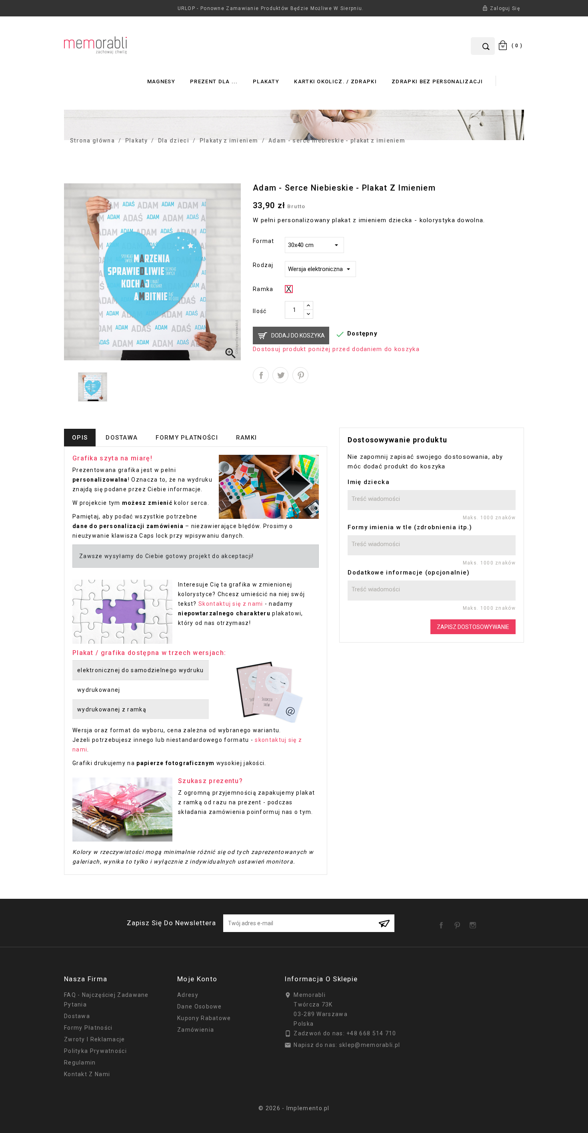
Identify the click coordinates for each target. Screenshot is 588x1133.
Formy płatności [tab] (187, 437)
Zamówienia (195, 1030)
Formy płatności (88, 1028)
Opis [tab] (80, 437)
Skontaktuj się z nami (230, 604)
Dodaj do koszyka (298, 335)
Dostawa (77, 1016)
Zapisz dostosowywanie (473, 627)
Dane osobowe (199, 1006)
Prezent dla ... (214, 81)
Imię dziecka (369, 482)
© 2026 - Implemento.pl (294, 1108)
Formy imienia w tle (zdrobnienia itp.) (410, 527)
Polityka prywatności (95, 1051)
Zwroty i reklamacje (94, 1039)
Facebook (443, 922)
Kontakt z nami (87, 1074)
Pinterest (300, 375)
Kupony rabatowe (204, 1018)
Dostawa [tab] (122, 437)
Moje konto (197, 979)
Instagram (474, 922)
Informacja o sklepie (321, 979)
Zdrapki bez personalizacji (437, 81)
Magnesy (161, 81)
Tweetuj (280, 375)
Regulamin (80, 1062)
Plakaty (266, 81)
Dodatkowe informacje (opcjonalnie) (409, 572)
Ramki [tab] (246, 437)
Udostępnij (260, 375)
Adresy (187, 995)
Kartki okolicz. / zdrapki (335, 81)
